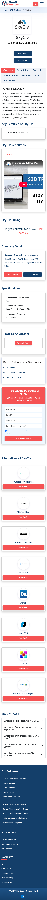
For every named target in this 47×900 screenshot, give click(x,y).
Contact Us (6, 868)
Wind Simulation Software (14, 378)
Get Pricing (22, 60)
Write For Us (6, 882)
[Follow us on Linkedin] (23, 896)
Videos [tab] (10, 154)
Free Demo (22, 53)
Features (26, 75)
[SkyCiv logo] (22, 25)
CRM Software (9, 788)
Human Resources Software (14, 778)
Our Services (6, 849)
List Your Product (8, 840)
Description (23, 70)
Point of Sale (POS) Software (15, 804)
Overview (8, 70)
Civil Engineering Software (14, 373)
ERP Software (8, 792)
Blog (3, 864)
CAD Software (15, 10)
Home (4, 10)
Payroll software (9, 783)
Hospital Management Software (16, 813)
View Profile (24, 487)
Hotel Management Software (15, 818)
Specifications (10, 75)
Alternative (9, 80)
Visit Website (13, 274)
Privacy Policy (7, 878)
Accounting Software (11, 797)
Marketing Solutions (9, 844)
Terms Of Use (7, 873)
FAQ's (38, 75)
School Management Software (15, 809)
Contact (37, 70)
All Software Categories (12, 822)
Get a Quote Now (23, 438)
